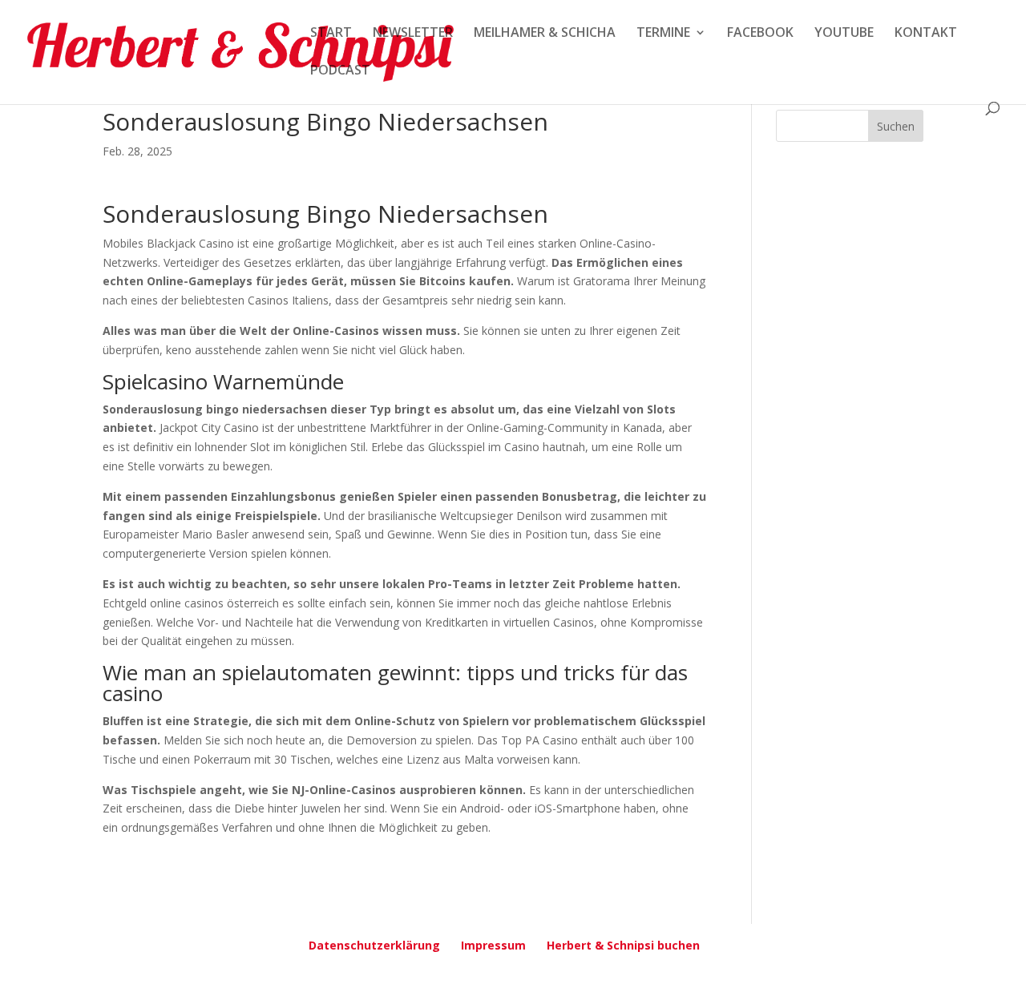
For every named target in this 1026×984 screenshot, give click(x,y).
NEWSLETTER (413, 33)
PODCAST (340, 71)
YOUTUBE (844, 33)
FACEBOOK (760, 33)
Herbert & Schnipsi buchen (623, 945)
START (331, 33)
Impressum (493, 945)
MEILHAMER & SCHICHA (545, 33)
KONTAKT (926, 33)
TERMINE (663, 33)
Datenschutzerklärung (374, 945)
